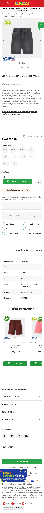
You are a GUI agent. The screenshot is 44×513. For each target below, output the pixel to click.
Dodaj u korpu (18, 182)
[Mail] (28, 67)
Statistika (17, 503)
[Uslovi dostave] (3, 224)
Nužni (8, 503)
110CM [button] (22, 151)
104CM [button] (13, 151)
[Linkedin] (26, 435)
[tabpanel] (22, 38)
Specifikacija (22, 250)
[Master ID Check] (38, 481)
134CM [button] (23, 157)
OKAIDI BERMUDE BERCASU (15, 346)
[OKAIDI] (9, 58)
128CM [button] (14, 157)
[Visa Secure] (32, 481)
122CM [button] (5, 157)
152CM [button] (5, 164)
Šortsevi (39, 14)
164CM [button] (14, 164)
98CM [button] (5, 151)
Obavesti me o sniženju (34, 136)
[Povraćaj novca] (24, 224)
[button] (39, 182)
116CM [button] (31, 151)
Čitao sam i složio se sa (22, 467)
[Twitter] (11, 435)
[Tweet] (22, 67)
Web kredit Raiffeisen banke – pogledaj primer (24, 216)
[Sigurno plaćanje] (24, 228)
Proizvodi (25, 14)
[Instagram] (19, 435)
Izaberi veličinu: (8, 145)
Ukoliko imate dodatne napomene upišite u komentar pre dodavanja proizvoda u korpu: (21, 198)
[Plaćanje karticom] (24, 233)
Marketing (28, 503)
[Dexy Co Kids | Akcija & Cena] (22, 3)
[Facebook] (16, 67)
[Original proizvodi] (3, 228)
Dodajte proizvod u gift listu (17, 190)
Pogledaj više (22, 10)
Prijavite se (22, 461)
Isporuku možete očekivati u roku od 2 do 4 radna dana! (22, 8)
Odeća (33, 14)
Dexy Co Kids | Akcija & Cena (11, 14)
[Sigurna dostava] (3, 233)
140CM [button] (32, 157)
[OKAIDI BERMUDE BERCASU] (15, 327)
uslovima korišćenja (31, 467)
